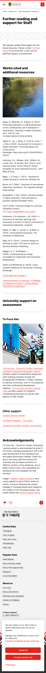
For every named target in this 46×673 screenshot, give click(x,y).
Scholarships (8, 543)
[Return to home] (14, 4)
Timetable (7, 531)
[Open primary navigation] (3, 4)
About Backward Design (13, 275)
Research (7, 572)
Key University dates (12, 563)
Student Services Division (14, 415)
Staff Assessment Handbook (29, 11)
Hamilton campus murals (21, 479)
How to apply (9, 535)
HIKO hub (7, 547)
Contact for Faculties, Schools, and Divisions (22, 426)
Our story (7, 588)
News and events (10, 592)
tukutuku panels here (28, 493)
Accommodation (10, 576)
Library (6, 604)
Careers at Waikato (11, 600)
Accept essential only (23, 657)
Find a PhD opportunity (13, 567)
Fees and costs (9, 539)
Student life (13, 11)
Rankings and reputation (13, 596)
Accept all (23, 650)
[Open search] (43, 4)
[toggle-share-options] (10, 503)
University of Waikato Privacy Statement (22, 641)
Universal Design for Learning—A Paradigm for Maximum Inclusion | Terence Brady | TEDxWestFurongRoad (22, 283)
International (8, 559)
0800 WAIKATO (12, 615)
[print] (5, 503)
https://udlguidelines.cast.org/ (20, 211)
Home (5, 11)
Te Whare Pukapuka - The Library (18, 421)
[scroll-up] (41, 503)
